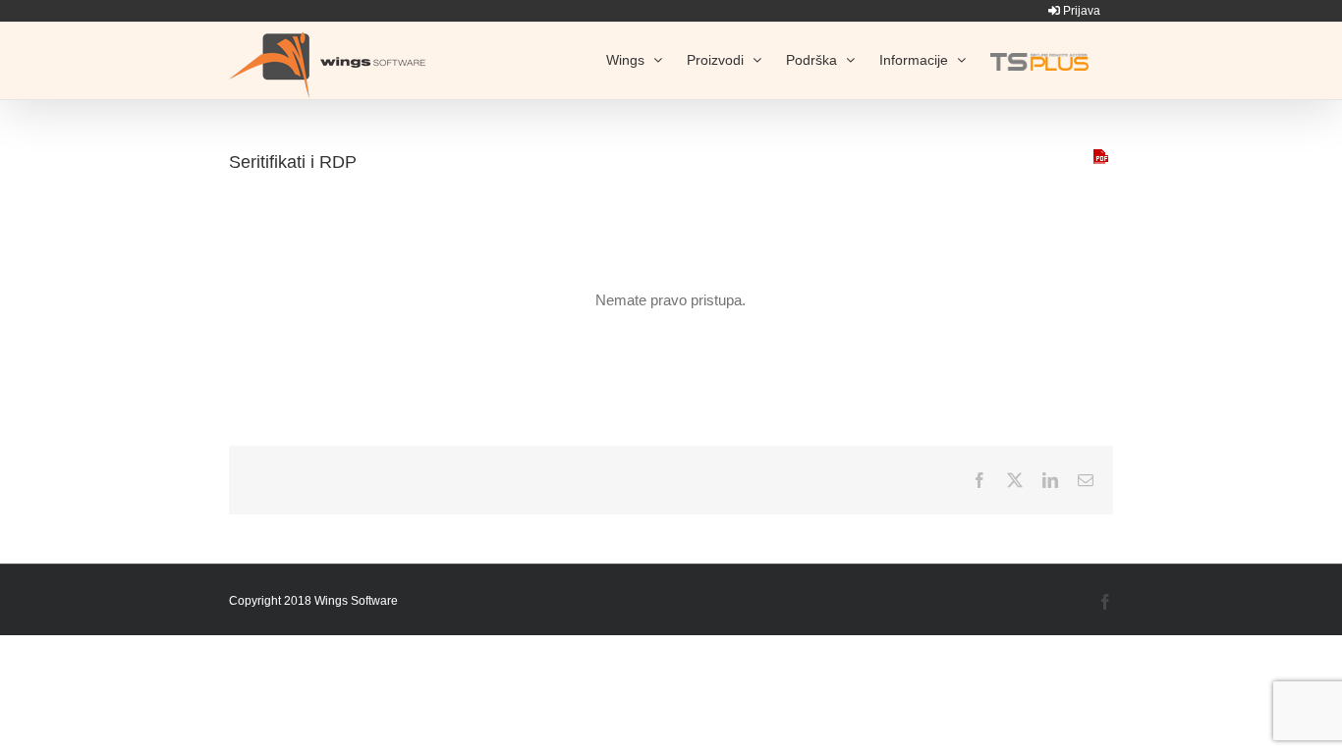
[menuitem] (1074, 11)
